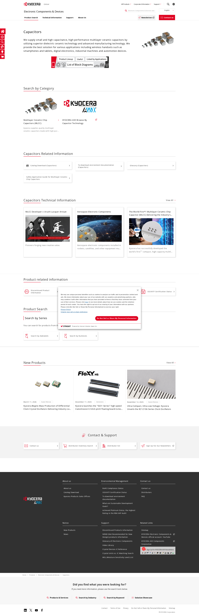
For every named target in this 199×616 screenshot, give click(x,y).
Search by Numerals (78, 336)
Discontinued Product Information (40, 291)
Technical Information (52, 17)
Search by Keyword (115, 597)
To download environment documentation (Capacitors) (96, 166)
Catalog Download (71, 492)
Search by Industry (87, 597)
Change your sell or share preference (74, 312)
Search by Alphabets (39, 336)
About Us (82, 17)
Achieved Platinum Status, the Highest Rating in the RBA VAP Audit (118, 511)
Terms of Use (115, 608)
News (66, 534)
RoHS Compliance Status (112, 488)
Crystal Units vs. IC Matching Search (118, 553)
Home (24, 575)
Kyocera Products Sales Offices (77, 496)
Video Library (108, 545)
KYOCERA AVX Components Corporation (152, 542)
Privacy (125, 608)
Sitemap (144, 530)
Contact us (168, 17)
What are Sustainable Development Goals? (117, 504)
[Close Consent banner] (137, 290)
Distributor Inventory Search (81, 446)
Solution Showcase (143, 597)
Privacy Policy (66, 309)
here (86, 302)
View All (170, 200)
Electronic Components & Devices (48, 575)
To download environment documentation (113, 497)
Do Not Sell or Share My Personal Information (148, 608)
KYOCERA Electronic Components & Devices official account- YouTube (156, 535)
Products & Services (59, 597)
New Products (70, 530)
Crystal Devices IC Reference (114, 549)
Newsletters (146, 17)
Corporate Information (141, 4)
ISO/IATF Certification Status (160, 291)
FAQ (143, 496)
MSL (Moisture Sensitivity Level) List (117, 557)
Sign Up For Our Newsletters (158, 446)
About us (67, 488)
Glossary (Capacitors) (139, 165)
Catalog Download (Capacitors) (43, 165)
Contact (104, 608)
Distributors (146, 492)
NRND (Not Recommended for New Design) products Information (117, 535)
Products (32, 575)
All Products (125, 4)
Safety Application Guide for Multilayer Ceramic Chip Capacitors (46, 178)
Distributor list (113, 446)
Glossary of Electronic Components (117, 541)
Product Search (31, 17)
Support (156, 4)
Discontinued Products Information (117, 530)
